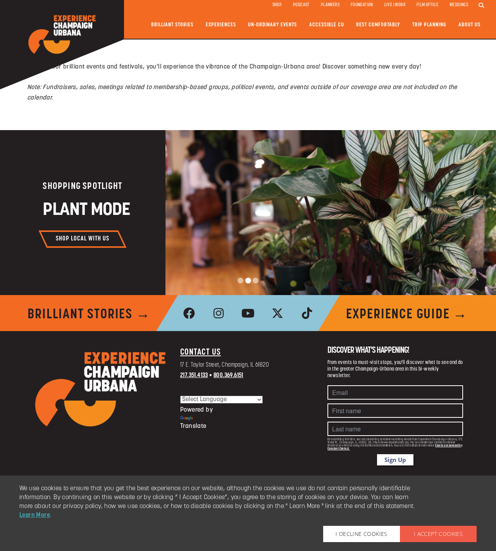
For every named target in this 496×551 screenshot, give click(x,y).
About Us (469, 25)
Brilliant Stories (172, 25)
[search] (481, 6)
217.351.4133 (194, 375)
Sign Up (395, 459)
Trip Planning (429, 25)
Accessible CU (326, 25)
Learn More (34, 515)
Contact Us (200, 352)
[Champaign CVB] (101, 389)
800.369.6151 (228, 375)
